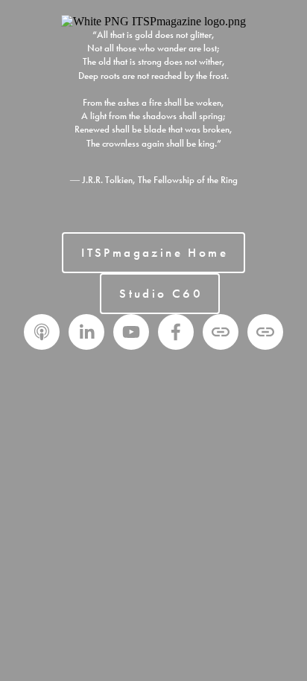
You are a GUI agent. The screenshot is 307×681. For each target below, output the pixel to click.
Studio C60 (161, 293)
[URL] (220, 332)
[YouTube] (131, 332)
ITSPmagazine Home (154, 252)
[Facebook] (176, 332)
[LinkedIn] (86, 332)
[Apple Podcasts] (42, 332)
